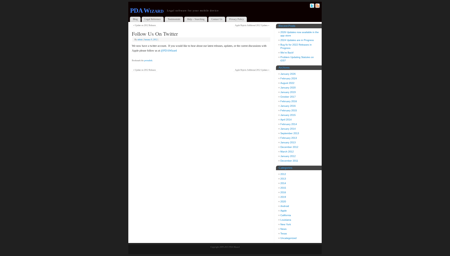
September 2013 (289, 133)
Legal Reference (152, 19)
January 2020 (288, 87)
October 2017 (288, 96)
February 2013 (288, 137)
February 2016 (288, 101)
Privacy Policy (236, 19)
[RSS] (317, 6)
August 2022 (287, 83)
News (283, 229)
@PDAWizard (169, 50)
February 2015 (288, 110)
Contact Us (216, 19)
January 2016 (288, 105)
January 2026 (288, 73)
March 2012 (287, 151)
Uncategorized (288, 238)
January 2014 (288, 128)
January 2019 (288, 92)
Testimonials (174, 19)
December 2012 (289, 147)
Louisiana (285, 219)
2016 (283, 192)
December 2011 (289, 160)
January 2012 (288, 156)
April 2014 (286, 119)
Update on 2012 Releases (144, 25)
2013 (283, 178)
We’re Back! (287, 52)
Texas (283, 233)
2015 (283, 187)
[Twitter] (312, 6)
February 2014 (288, 124)
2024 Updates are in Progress (297, 40)
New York (285, 224)
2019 (283, 197)
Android (284, 206)
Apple (283, 210)
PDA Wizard (146, 10)
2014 (283, 183)
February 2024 (288, 78)
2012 (283, 174)
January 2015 (288, 115)
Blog (135, 19)
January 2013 (288, 142)
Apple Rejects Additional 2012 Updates (252, 25)
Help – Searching (195, 19)
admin (140, 39)
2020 (283, 201)
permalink (148, 60)
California (285, 215)
